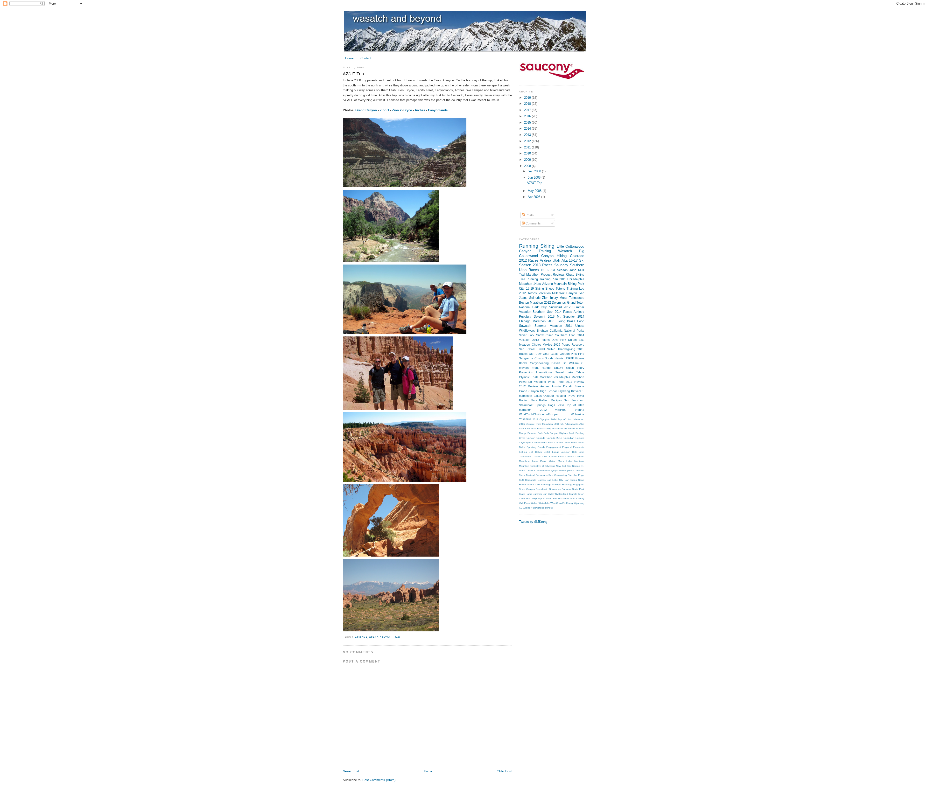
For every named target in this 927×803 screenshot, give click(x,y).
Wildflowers (527, 330)
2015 (528, 122)
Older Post (504, 771)
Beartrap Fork (535, 433)
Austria (556, 386)
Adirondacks (571, 424)
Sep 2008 (535, 171)
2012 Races (529, 260)
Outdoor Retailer (554, 395)
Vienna (579, 409)
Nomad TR (578, 466)
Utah (396, 637)
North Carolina (527, 470)
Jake (581, 452)
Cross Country (555, 442)
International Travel (550, 372)
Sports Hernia (554, 358)
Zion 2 (396, 110)
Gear (546, 353)
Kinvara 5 (577, 391)
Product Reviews (553, 274)
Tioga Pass (556, 405)
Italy (544, 307)
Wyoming (579, 503)
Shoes (549, 288)
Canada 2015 (554, 438)
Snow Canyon (527, 489)
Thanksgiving (566, 349)
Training (545, 251)
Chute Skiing (575, 274)
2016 (528, 116)
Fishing (523, 452)
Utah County (577, 498)
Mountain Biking (565, 284)
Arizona (361, 637)
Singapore (578, 484)
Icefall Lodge (551, 452)
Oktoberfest (542, 470)
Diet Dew (535, 353)
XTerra (526, 507)
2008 (528, 166)
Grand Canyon (366, 110)
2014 (528, 128)
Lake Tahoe (575, 372)
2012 (528, 141)
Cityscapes (525, 442)
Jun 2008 (534, 177)
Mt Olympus (548, 466)
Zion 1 (384, 110)
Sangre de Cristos (531, 358)
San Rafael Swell (532, 349)
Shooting (567, 484)
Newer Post (351, 771)
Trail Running (528, 279)
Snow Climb (544, 335)
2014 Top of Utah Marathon (567, 419)
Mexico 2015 (551, 344)
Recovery (578, 344)
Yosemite (525, 419)
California (556, 330)
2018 (528, 103)
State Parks (525, 494)
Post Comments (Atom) (378, 780)
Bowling (580, 433)
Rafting (543, 400)
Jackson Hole (569, 452)
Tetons (560, 288)
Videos (579, 358)
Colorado (577, 256)
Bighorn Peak (567, 433)
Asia (521, 428)
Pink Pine (577, 353)
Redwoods (542, 475)
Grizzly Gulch (564, 367)
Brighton (542, 330)
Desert (555, 363)
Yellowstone (537, 507)
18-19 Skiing (535, 288)
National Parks (574, 330)
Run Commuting (557, 475)
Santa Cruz (533, 484)
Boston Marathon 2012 (535, 302)
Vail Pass (524, 503)
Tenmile (573, 494)
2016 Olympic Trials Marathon (536, 424)
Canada (540, 438)
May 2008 (535, 191)
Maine (552, 461)
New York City (563, 466)
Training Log (575, 288)
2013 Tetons (541, 339)
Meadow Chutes (530, 344)
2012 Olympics (541, 419)
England (567, 447)
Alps (581, 424)
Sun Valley (549, 494)
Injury (554, 298)
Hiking (562, 256)
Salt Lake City (555, 480)
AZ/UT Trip (353, 73)
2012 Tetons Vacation (535, 293)
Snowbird (555, 307)
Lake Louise (549, 456)
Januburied (525, 456)
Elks (581, 339)
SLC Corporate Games (532, 480)
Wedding (540, 381)
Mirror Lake (565, 461)
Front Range (541, 367)
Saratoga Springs (551, 484)
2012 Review (528, 386)
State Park (578, 489)
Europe (579, 386)
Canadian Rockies (573, 438)
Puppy (566, 344)
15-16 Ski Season (554, 270)
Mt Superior (566, 316)
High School (548, 391)
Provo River (576, 395)
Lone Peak (539, 461)
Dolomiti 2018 (544, 316)
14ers (537, 284)
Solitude (535, 298)
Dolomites (559, 302)
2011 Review (575, 381)
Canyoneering (539, 363)
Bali (554, 428)
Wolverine (577, 414)
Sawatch (525, 326)
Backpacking (544, 428)
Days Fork (559, 339)
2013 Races (543, 265)
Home (349, 58)
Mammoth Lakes (530, 395)
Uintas (579, 326)
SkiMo (551, 349)
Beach (568, 428)
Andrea (545, 260)
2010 (528, 153)
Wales (534, 503)
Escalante (578, 447)
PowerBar (525, 381)
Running (528, 246)
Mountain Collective (530, 466)
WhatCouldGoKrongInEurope (538, 414)
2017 (528, 110)
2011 (528, 147)
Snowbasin (542, 489)
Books (523, 363)
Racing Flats (528, 400)
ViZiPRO (560, 409)
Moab (563, 298)
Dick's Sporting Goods (532, 447)
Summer (537, 494)
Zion (545, 298)
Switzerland (561, 494)
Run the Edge (576, 475)
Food (580, 321)
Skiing (547, 246)
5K (562, 424)
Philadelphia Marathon (569, 377)
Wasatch (565, 251)
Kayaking (564, 391)
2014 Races (563, 312)
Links (561, 456)
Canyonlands (438, 110)
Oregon (565, 353)
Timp (534, 498)
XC (520, 507)
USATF (569, 358)
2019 (528, 97)
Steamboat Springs (532, 405)
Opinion (569, 470)
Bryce (407, 110)
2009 (528, 159)
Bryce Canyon (527, 438)
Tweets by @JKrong (533, 522)
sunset (549, 507)
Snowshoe (555, 489)
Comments (533, 223)
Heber (538, 452)
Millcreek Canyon (564, 293)
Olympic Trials (557, 470)
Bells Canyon (551, 433)
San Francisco (574, 400)
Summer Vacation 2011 (553, 326)
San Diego (571, 480)
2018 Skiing (556, 321)
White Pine (556, 381)
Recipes (556, 400)
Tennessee (576, 298)
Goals (554, 353)
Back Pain (530, 428)
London (569, 456)
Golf (531, 452)
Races (533, 270)
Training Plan (548, 279)
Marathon (532, 274)
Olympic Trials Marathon (535, 377)
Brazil (571, 321)
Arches (420, 110)
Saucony (561, 265)
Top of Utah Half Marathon (553, 498)
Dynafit (567, 386)
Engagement (553, 447)
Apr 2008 (534, 197)
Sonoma (566, 489)
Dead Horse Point (574, 442)
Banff (560, 428)
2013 (528, 135)
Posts (529, 215)
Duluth (572, 339)
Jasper (537, 456)
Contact (365, 58)
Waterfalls (544, 503)
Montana (579, 461)
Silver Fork (526, 335)
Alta (565, 260)
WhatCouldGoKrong (561, 503)
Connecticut (539, 442)
